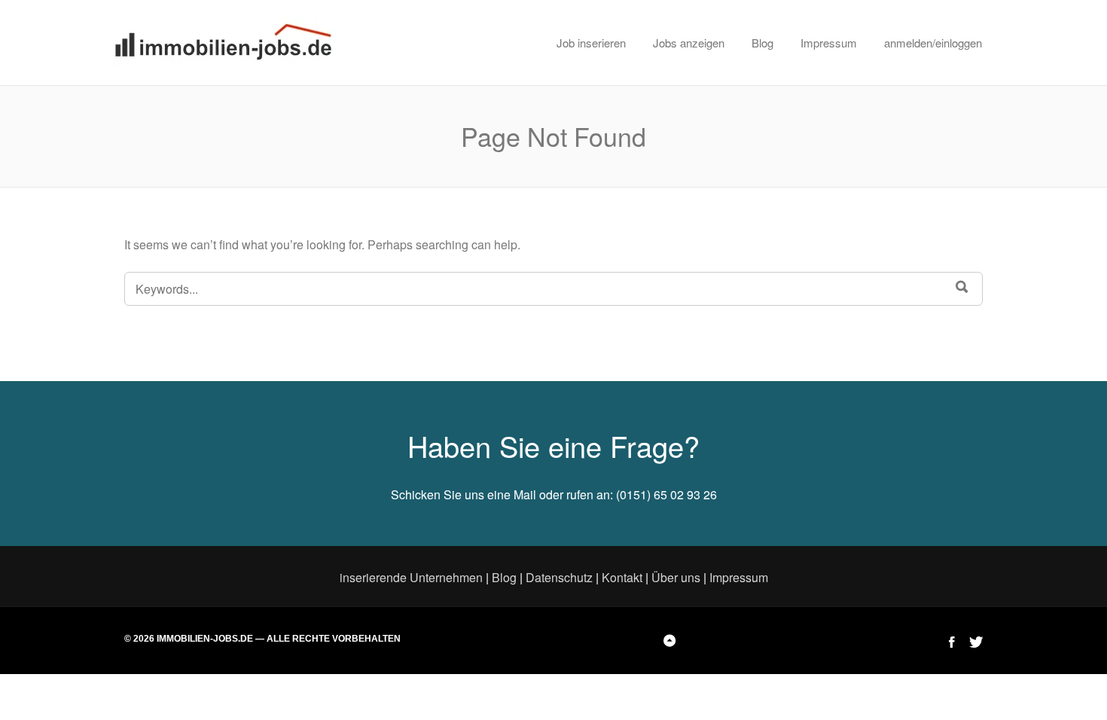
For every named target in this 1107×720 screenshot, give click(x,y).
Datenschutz (559, 577)
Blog (762, 42)
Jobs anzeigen (688, 42)
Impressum (829, 42)
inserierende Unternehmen (411, 577)
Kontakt (622, 577)
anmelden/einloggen (933, 42)
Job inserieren (591, 42)
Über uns (675, 577)
